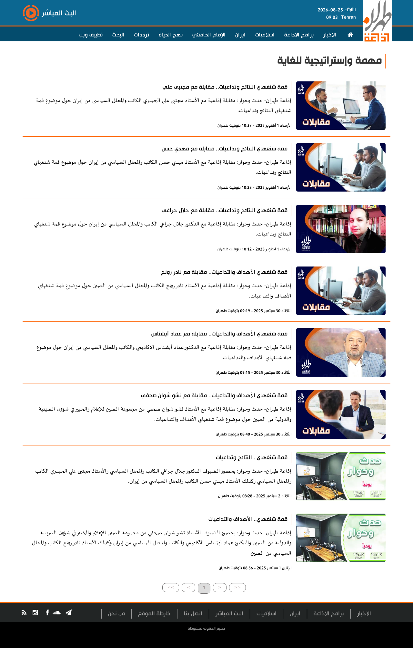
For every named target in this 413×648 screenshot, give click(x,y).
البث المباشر (229, 613)
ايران (240, 35)
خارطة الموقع (154, 613)
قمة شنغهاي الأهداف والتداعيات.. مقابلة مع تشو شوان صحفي (214, 395)
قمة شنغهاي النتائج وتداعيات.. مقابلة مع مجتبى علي (225, 87)
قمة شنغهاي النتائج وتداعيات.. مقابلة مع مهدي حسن (224, 148)
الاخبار (329, 35)
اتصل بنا (193, 613)
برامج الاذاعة (299, 35)
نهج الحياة (171, 35)
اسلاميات (265, 35)
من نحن (116, 613)
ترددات (141, 35)
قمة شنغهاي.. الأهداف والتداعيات (247, 519)
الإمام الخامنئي (209, 35)
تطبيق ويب (91, 35)
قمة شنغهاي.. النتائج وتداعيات (251, 457)
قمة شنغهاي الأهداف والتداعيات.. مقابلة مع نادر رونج (224, 272)
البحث (118, 35)
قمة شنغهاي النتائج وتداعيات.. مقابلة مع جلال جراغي (224, 210)
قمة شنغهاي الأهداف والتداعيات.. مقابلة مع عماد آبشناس (219, 333)
